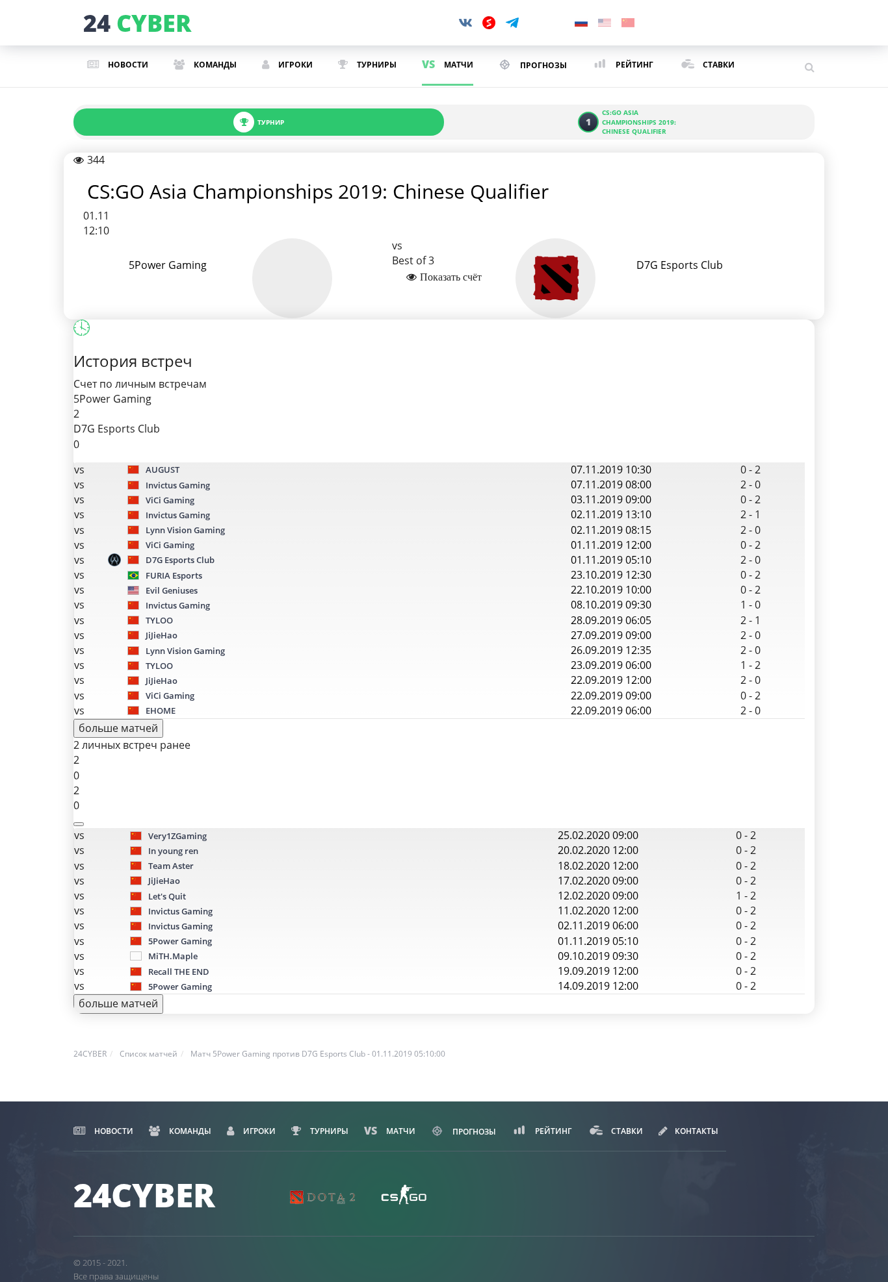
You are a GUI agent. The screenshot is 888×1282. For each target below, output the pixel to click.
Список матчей (148, 1053)
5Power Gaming (168, 265)
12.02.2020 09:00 (598, 895)
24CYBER (90, 1053)
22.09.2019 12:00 (611, 680)
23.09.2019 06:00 (611, 665)
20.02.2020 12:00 (598, 850)
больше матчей (118, 728)
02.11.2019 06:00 (598, 925)
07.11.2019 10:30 (611, 469)
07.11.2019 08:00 (611, 484)
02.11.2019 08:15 (611, 530)
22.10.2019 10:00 (611, 590)
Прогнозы (542, 65)
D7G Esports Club (679, 265)
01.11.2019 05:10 (611, 560)
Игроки (294, 64)
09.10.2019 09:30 (598, 956)
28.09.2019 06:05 (611, 620)
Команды (214, 64)
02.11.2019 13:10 (611, 514)
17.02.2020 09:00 (598, 881)
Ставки (717, 64)
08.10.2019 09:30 (611, 604)
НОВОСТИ (127, 64)
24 (135, 23)
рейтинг (633, 64)
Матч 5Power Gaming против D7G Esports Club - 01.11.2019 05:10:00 (317, 1053)
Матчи (457, 64)
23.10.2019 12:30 (611, 575)
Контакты (696, 1131)
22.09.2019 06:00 (611, 710)
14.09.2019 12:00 (598, 986)
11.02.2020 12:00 (598, 910)
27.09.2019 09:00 (611, 635)
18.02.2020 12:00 (598, 866)
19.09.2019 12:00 (598, 971)
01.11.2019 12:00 (611, 545)
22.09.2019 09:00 (611, 695)
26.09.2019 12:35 (611, 650)
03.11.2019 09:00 (611, 499)
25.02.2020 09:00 (598, 835)
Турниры (376, 64)
